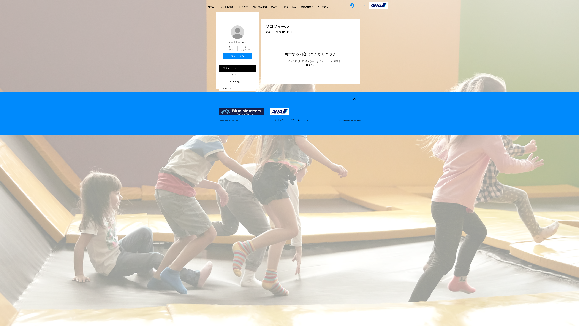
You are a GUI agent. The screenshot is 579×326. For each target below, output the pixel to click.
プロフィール (229, 67)
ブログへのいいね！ (232, 81)
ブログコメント (230, 74)
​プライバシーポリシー (300, 120)
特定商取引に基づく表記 (350, 120)
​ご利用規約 (278, 120)
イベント (227, 88)
